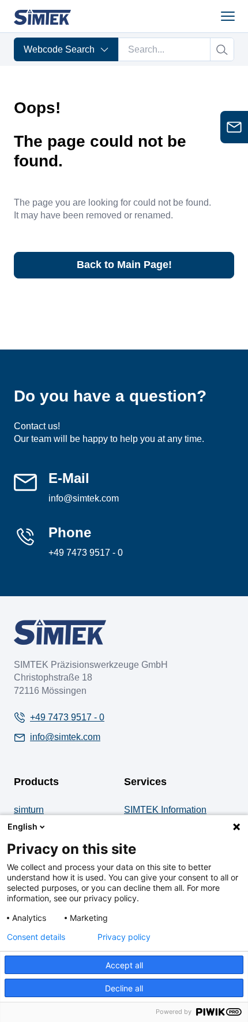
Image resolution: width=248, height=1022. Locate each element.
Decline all (124, 988)
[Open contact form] (234, 127)
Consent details (36, 937)
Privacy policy (124, 937)
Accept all (124, 965)
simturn (29, 810)
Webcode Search (59, 49)
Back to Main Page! (124, 264)
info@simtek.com (83, 498)
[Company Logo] (60, 631)
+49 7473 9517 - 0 (85, 553)
